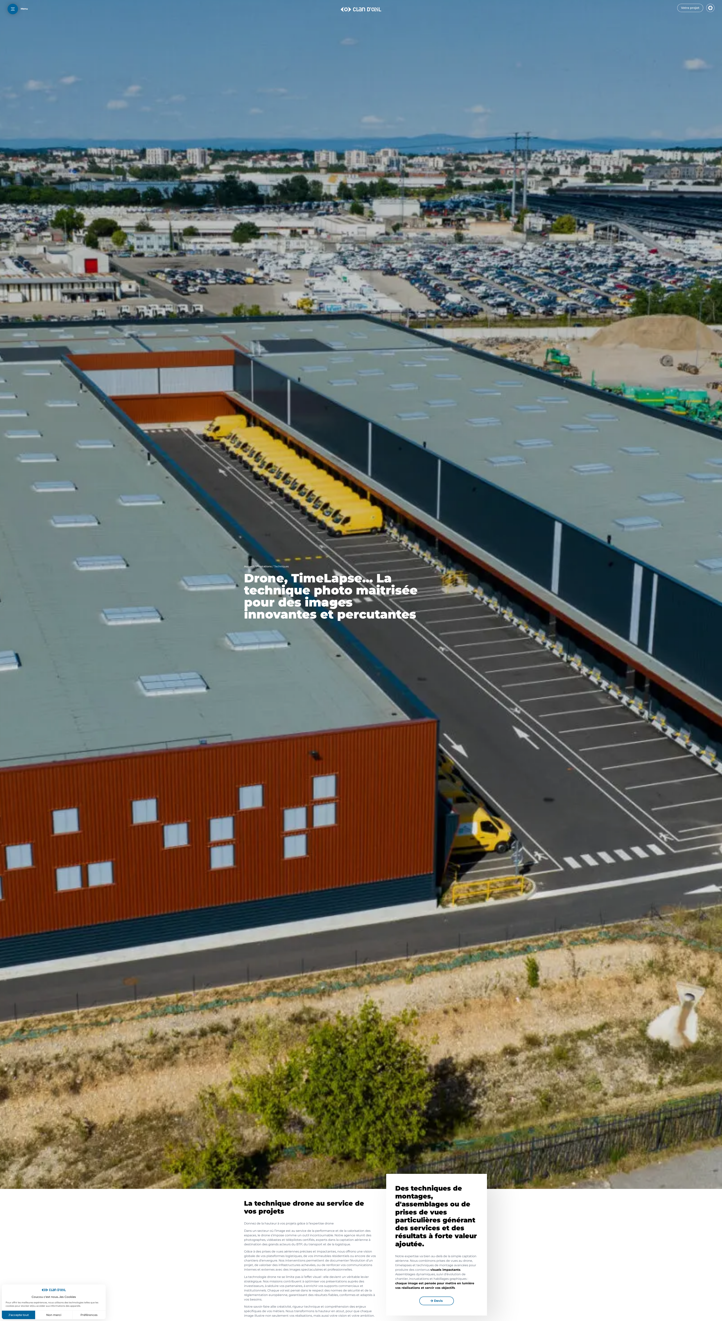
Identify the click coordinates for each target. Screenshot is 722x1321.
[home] (361, 9)
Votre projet (690, 8)
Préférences (89, 1315)
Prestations (264, 566)
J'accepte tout (18, 1315)
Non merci (53, 1315)
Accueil (249, 566)
